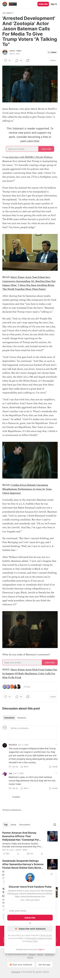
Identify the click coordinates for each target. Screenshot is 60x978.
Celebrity (8, 13)
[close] (51, 874)
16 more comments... (12, 810)
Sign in (54, 4)
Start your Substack (22, 964)
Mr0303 (13, 744)
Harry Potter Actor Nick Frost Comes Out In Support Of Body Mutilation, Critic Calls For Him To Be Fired (29, 673)
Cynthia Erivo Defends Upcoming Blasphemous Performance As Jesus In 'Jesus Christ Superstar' (27, 489)
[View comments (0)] (18, 853)
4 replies (16, 797)
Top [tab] (5, 824)
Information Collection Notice (39, 938)
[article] (30, 843)
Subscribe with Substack (32, 928)
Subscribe (43, 4)
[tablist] (15, 718)
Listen (54, 52)
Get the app (44, 964)
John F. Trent (15, 51)
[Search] (55, 825)
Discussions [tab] (24, 824)
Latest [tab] (13, 824)
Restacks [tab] (21, 717)
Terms (40, 954)
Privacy (32, 954)
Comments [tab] (9, 717)
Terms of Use (46, 935)
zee (10, 773)
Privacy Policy (32, 941)
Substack (15, 971)
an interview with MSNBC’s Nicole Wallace (28, 157)
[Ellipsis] (56, 744)
